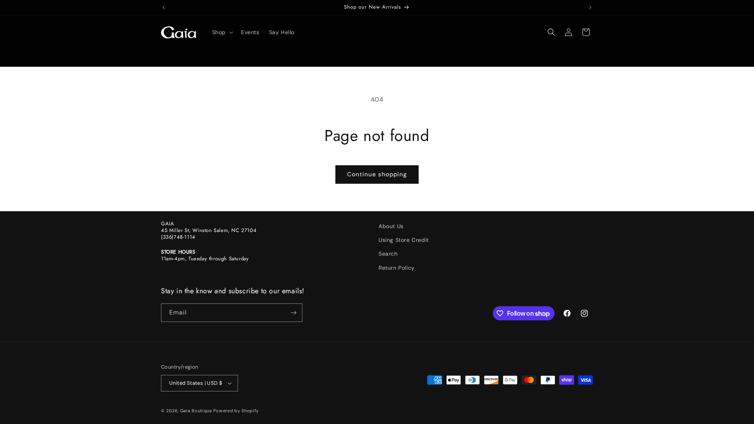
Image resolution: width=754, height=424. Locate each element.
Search (388, 253)
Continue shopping (377, 174)
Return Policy (397, 267)
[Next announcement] (590, 7)
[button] (221, 32)
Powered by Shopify (236, 410)
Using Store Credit (404, 239)
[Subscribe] (293, 312)
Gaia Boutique (196, 410)
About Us (391, 226)
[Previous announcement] (163, 7)
